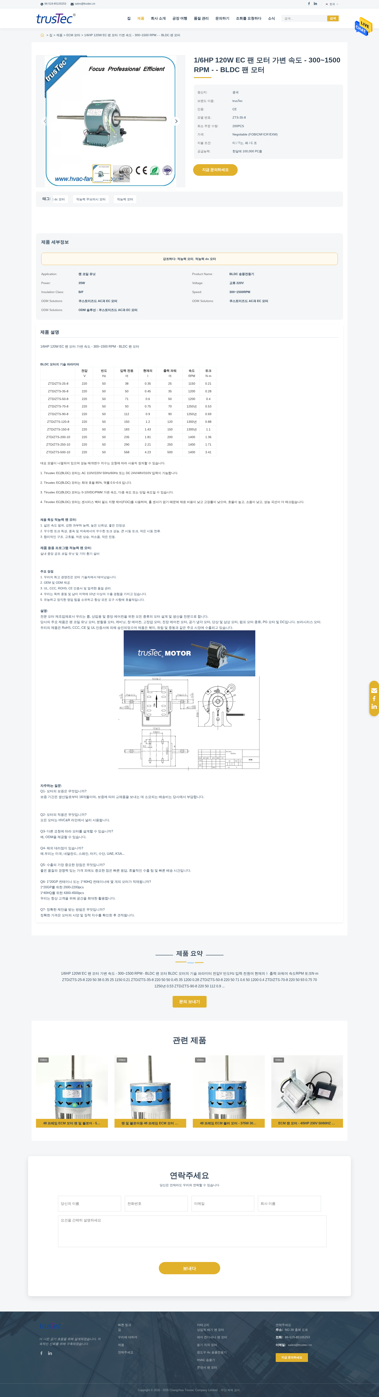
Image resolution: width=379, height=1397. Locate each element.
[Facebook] (309, 4)
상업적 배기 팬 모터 (210, 1329)
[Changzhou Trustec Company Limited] (56, 18)
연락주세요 (125, 1352)
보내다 (189, 1268)
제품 (140, 18)
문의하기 (222, 18)
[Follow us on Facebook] (374, 698)
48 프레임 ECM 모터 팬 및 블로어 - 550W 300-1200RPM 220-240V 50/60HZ (72, 1123)
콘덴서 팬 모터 (207, 1367)
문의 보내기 (189, 1001)
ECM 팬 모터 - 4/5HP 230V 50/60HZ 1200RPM (307, 1123)
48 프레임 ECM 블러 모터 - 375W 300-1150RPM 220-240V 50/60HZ (228, 1123)
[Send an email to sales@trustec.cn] (374, 690)
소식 (271, 18)
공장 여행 (179, 18)
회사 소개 (158, 18)
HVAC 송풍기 (206, 1360)
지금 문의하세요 (215, 170)
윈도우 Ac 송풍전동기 (212, 1352)
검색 (333, 18)
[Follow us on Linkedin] (374, 706)
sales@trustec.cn (85, 3)
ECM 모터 (73, 35)
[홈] (42, 35)
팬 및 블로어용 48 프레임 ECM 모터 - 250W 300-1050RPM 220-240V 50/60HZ (150, 1123)
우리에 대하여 (127, 1337)
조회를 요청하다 (248, 18)
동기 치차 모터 (207, 1345)
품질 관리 (201, 18)
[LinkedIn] (315, 4)
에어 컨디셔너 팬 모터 (212, 1337)
